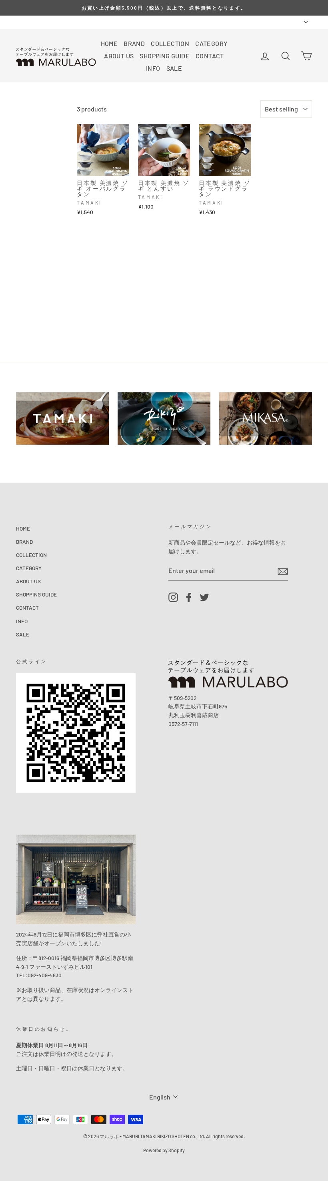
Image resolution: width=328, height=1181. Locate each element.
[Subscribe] (283, 571)
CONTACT (210, 56)
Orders (24, 21)
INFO (153, 68)
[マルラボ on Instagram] (173, 597)
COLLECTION (170, 43)
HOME (109, 43)
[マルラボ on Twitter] (204, 597)
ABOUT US (119, 56)
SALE (174, 68)
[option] (164, 8)
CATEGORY (211, 43)
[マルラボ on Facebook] (189, 597)
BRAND (134, 43)
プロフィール (57, 21)
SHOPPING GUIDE (165, 56)
